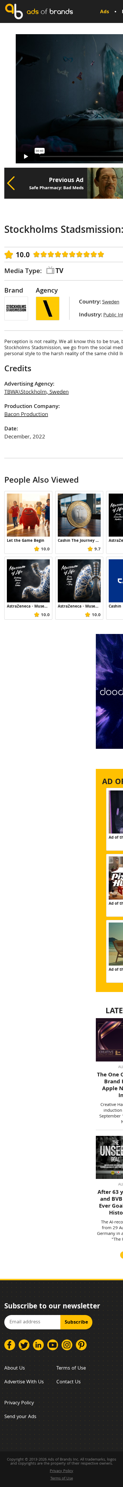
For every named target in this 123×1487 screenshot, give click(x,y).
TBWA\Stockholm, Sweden (36, 392)
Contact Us (68, 1382)
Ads (104, 12)
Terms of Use (71, 1368)
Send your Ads (20, 1417)
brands (50, 11)
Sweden (110, 302)
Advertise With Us (24, 1382)
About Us (14, 1368)
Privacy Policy (19, 1403)
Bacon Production (26, 414)
